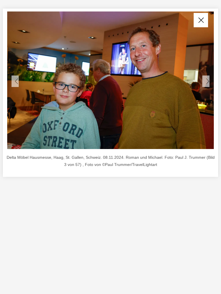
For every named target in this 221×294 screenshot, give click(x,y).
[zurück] (15, 81)
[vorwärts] (205, 81)
